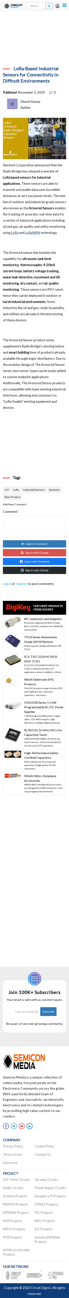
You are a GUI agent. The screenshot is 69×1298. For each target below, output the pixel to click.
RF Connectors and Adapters (43, 619)
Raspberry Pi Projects (50, 1196)
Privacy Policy (13, 1146)
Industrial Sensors (34, 489)
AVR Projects (12, 1221)
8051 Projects (44, 1221)
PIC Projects (43, 1213)
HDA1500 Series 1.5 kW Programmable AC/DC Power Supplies (44, 707)
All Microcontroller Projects (16, 1252)
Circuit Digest (41, 1288)
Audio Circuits (13, 1188)
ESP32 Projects (14, 1229)
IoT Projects (43, 1229)
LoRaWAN (32, 233)
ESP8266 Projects (16, 1213)
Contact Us (42, 1154)
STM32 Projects (46, 1204)
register (21, 584)
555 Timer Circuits (16, 1180)
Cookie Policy (44, 1146)
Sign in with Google (36, 552)
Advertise (10, 1163)
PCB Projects (12, 1237)
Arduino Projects (15, 1196)
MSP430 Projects (15, 1204)
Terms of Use (12, 1154)
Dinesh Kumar (31, 102)
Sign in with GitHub (36, 570)
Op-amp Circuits (46, 1180)
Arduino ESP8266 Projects (47, 1239)
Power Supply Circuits (50, 1188)
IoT (7, 489)
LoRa (14, 233)
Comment (11, 512)
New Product (13, 497)
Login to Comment (36, 543)
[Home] (13, 6)
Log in (57, 5)
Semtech (54, 489)
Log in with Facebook (36, 561)
